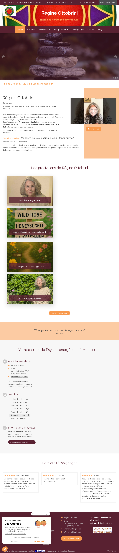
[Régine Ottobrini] (9, 16)
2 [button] (115, 78)
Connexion (111, 551)
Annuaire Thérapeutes (67, 551)
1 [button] (113, 78)
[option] (59, 56)
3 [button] (117, 78)
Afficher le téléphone (90, 2)
